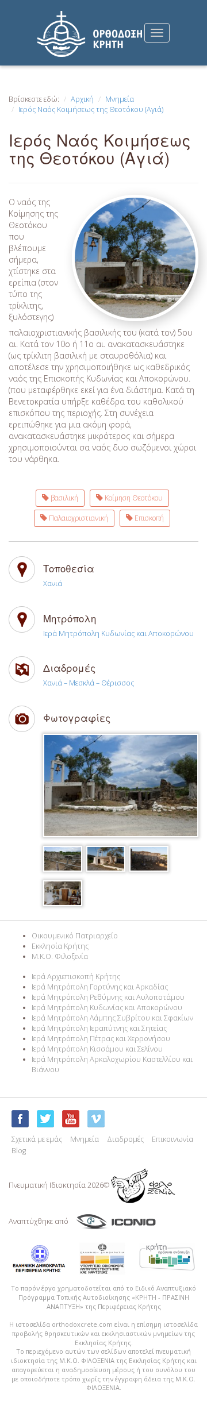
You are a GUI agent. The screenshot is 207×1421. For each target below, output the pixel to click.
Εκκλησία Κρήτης (60, 946)
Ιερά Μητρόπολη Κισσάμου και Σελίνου (97, 1049)
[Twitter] (45, 1118)
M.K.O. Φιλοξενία (60, 956)
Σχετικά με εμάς (37, 1139)
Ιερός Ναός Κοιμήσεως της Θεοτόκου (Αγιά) (90, 109)
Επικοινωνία (172, 1139)
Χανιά (52, 583)
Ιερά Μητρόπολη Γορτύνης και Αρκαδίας (100, 987)
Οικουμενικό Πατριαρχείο (75, 936)
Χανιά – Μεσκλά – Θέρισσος (88, 683)
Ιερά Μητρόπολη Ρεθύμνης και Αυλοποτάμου (108, 997)
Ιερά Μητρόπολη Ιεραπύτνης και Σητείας (99, 1028)
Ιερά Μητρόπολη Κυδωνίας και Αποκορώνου (118, 633)
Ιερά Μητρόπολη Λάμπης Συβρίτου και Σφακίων (112, 1018)
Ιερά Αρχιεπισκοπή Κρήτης (76, 976)
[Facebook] (20, 1118)
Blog (19, 1151)
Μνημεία (119, 99)
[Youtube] (70, 1118)
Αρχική (82, 99)
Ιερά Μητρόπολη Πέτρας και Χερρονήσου (101, 1038)
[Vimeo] (96, 1118)
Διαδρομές (125, 1139)
